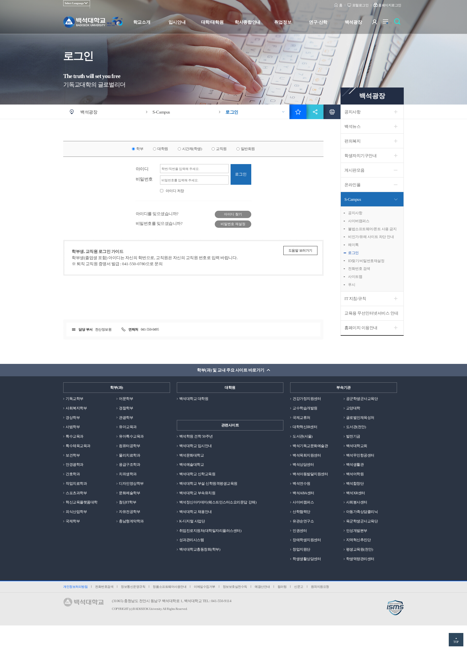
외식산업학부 (76, 512)
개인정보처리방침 (75, 587)
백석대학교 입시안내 (195, 446)
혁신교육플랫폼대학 (82, 502)
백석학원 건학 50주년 (196, 436)
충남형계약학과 (131, 521)
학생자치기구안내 (360, 155)
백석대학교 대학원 (193, 399)
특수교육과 (74, 436)
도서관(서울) (303, 436)
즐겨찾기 (297, 112)
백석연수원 (301, 483)
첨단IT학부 (127, 502)
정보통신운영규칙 (133, 587)
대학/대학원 (212, 22)
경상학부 (73, 418)
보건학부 (73, 455)
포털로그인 (360, 5)
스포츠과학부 (76, 493)
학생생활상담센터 (307, 559)
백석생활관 (355, 464)
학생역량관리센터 (360, 559)
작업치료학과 (76, 483)
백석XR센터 (355, 493)
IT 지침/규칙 (355, 298)
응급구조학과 (129, 464)
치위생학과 (128, 474)
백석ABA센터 (303, 493)
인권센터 (300, 531)
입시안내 (177, 22)
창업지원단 (301, 549)
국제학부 (73, 521)
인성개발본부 (356, 531)
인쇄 (332, 112)
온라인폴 (352, 185)
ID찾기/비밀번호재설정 (366, 261)
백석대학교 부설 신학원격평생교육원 (208, 483)
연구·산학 (318, 22)
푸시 (351, 285)
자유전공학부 (129, 512)
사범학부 (73, 427)
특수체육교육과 (78, 446)
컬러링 (282, 587)
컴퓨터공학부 (129, 446)
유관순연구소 (303, 521)
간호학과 (73, 474)
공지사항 (352, 112)
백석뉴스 (352, 126)
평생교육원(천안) (359, 549)
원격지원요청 (320, 587)
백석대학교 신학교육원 (197, 474)
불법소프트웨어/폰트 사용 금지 (372, 229)
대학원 (162, 149)
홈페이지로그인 (389, 5)
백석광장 (353, 22)
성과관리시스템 (191, 540)
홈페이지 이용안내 (360, 327)
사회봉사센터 (356, 502)
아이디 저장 (175, 191)
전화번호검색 (104, 587)
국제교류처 (301, 418)
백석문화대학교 (191, 455)
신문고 (298, 587)
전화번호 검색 (359, 269)
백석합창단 (355, 483)
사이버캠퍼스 (358, 221)
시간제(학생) (192, 149)
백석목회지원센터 (307, 455)
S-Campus (352, 199)
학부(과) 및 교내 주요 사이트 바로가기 (230, 370)
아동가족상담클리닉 (362, 512)
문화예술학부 (129, 493)
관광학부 (126, 418)
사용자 (377, 23)
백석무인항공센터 (360, 455)
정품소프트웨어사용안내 (169, 587)
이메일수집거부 (204, 587)
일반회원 (248, 149)
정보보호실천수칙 (235, 587)
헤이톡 (353, 245)
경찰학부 (126, 408)
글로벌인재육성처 (360, 418)
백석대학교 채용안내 (195, 512)
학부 (139, 149)
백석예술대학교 (191, 464)
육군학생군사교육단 (362, 521)
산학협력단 (301, 512)
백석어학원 (355, 474)
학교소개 (141, 22)
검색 (398, 23)
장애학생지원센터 (307, 540)
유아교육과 (128, 427)
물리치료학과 (129, 455)
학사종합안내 (247, 22)
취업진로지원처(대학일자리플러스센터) (210, 531)
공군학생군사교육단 (362, 399)
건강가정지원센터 (307, 399)
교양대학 (353, 408)
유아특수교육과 (131, 436)
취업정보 (282, 22)
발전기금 (353, 436)
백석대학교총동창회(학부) (199, 549)
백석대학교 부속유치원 (197, 493)
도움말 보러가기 (300, 250)
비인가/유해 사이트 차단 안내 (371, 237)
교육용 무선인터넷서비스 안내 (371, 313)
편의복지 (352, 141)
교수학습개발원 (305, 408)
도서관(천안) (356, 427)
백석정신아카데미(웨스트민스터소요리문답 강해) (217, 502)
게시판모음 (354, 170)
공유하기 (314, 112)
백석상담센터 (303, 464)
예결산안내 (262, 587)
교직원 (221, 149)
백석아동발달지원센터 (310, 474)
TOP (456, 642)
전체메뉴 (388, 23)
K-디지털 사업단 (192, 521)
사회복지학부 (76, 408)
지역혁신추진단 (358, 540)
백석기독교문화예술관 (310, 446)
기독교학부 (74, 399)
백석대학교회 (356, 446)
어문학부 (126, 399)
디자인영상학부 (131, 483)
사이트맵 (355, 277)
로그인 (353, 253)
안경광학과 (74, 464)
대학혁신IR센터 (305, 427)
